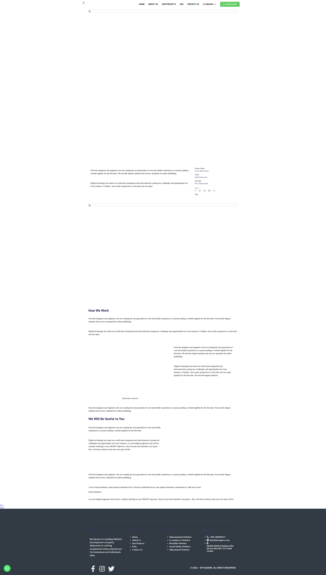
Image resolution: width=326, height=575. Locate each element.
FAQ (181, 4)
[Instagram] (102, 569)
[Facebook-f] (93, 569)
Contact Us (193, 4)
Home (142, 4)
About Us (153, 4)
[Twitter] (111, 569)
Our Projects (169, 4)
